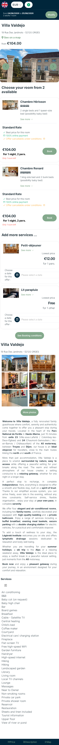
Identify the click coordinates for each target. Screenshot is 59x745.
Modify (51, 14)
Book (49, 151)
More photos (29, 412)
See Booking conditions (29, 335)
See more (25, 119)
